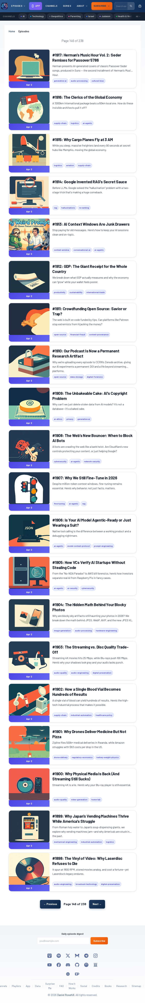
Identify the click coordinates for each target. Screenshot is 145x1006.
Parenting (75, 16)
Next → (97, 904)
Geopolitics (57, 16)
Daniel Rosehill (65, 994)
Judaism (106, 16)
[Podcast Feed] (140, 6)
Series (67, 5)
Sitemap (136, 985)
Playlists (16, 985)
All (137, 16)
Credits (96, 985)
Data (37, 985)
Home (12, 31)
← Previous (50, 904)
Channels (51, 5)
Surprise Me (50, 985)
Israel (91, 16)
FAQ (61, 985)
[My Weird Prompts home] (4, 6)
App (28, 985)
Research (121, 985)
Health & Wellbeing (127, 16)
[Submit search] (131, 6)
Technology (38, 16)
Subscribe (99, 940)
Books (108, 985)
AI (24, 16)
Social (83, 985)
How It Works (72, 985)
